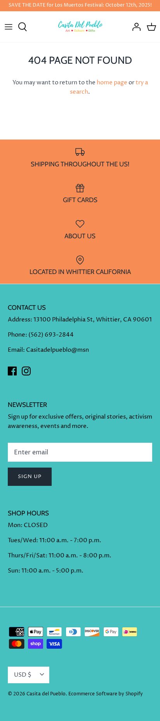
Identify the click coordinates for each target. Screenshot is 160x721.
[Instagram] (26, 371)
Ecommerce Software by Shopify (105, 694)
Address (19, 320)
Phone (16, 335)
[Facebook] (12, 371)
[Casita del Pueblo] (80, 26)
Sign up (30, 476)
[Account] (134, 26)
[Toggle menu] (8, 26)
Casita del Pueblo (46, 694)
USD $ (22, 675)
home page (112, 83)
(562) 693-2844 (51, 335)
